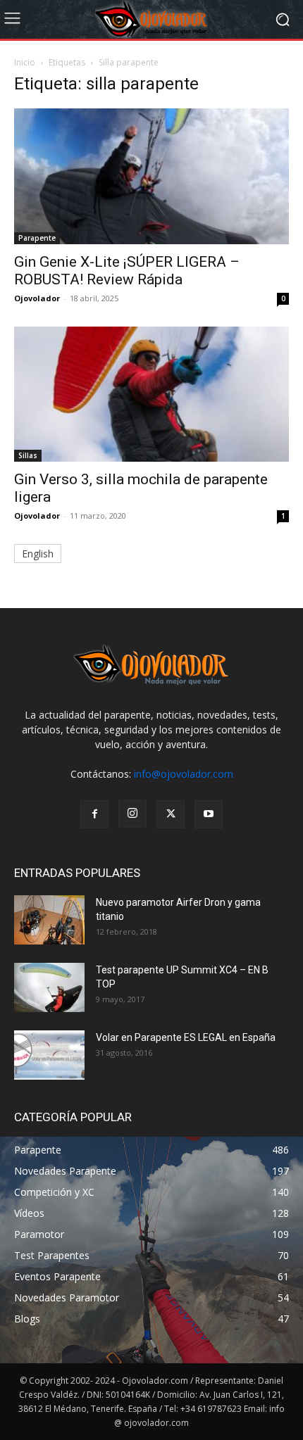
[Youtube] (208, 814)
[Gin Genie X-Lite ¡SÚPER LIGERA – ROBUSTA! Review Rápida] (151, 176)
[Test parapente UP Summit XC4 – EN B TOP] (49, 987)
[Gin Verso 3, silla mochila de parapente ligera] (151, 394)
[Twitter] (170, 814)
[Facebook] (94, 814)
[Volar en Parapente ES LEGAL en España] (49, 1055)
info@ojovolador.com (183, 774)
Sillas (27, 455)
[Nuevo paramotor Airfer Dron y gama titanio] (49, 920)
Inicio (24, 62)
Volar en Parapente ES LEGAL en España (186, 1037)
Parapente (37, 238)
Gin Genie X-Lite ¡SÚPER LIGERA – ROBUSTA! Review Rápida (127, 270)
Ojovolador (37, 298)
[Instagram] (132, 814)
